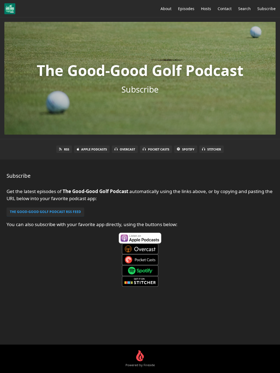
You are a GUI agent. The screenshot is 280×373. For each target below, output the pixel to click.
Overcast (127, 149)
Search (244, 8)
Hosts (206, 8)
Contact (225, 8)
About (166, 8)
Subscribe (266, 8)
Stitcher (214, 149)
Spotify (188, 149)
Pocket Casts (158, 149)
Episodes (186, 8)
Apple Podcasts (94, 149)
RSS (66, 149)
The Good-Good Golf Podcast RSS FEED (45, 211)
